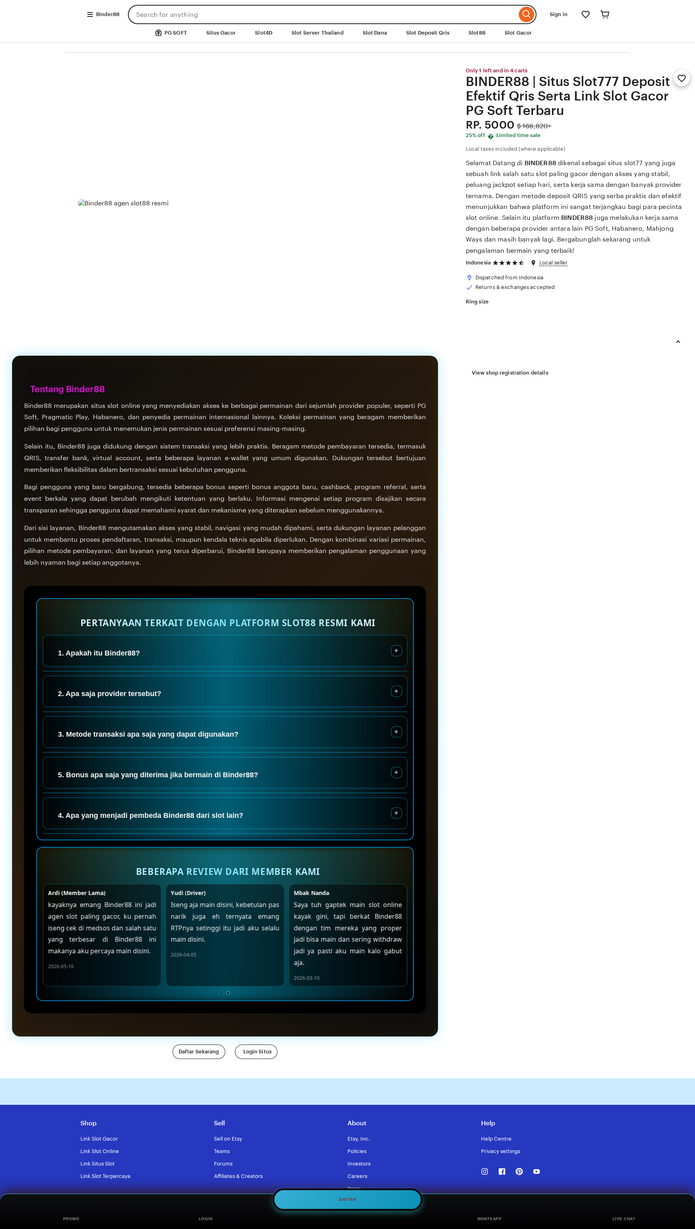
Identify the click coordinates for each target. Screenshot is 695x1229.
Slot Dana (375, 33)
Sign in (559, 14)
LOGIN (206, 1219)
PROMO (71, 1219)
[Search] (527, 14)
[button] (199, 1052)
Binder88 (107, 14)
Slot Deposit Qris (427, 33)
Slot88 (477, 33)
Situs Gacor (221, 33)
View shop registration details (510, 373)
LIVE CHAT (624, 1219)
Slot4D (263, 33)
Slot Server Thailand (317, 33)
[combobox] (322, 14)
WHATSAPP (489, 1219)
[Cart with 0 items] (605, 14)
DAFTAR (347, 1198)
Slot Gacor (518, 33)
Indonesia (478, 263)
